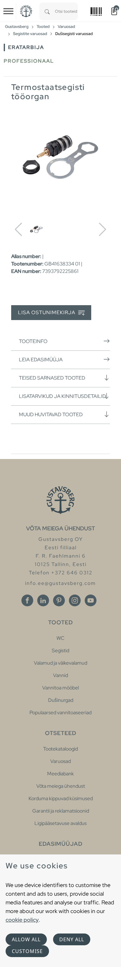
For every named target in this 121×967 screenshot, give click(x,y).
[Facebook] (27, 600)
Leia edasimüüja (41, 359)
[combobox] (66, 11)
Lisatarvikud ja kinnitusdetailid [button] (62, 396)
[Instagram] (75, 600)
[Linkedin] (43, 600)
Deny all (71, 939)
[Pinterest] (59, 600)
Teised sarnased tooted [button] (52, 378)
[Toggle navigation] (8, 11)
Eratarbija (26, 47)
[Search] (47, 11)
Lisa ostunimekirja (47, 312)
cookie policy (22, 919)
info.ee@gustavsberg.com (60, 583)
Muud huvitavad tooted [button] (51, 414)
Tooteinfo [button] (33, 341)
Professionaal (29, 61)
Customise (27, 951)
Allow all (26, 939)
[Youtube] (90, 600)
